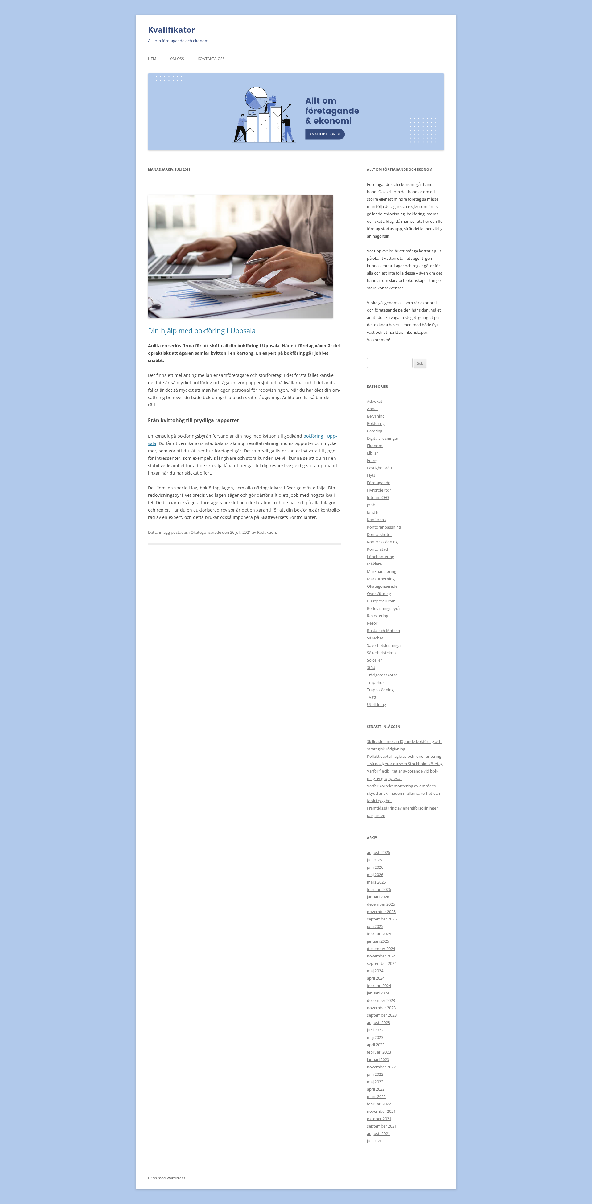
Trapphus (375, 682)
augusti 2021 (378, 1133)
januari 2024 (378, 993)
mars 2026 (376, 882)
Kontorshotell (379, 534)
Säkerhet (375, 638)
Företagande (378, 482)
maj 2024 (375, 970)
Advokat (374, 401)
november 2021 (381, 1111)
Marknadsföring (381, 571)
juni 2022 (375, 1074)
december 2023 (381, 1000)
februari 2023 (379, 1052)
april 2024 (375, 978)
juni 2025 (375, 926)
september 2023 (382, 1015)
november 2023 (381, 1007)
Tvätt (371, 697)
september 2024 (382, 963)
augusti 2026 (378, 852)
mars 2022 (376, 1096)
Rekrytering (377, 615)
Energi (372, 460)
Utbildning (376, 704)
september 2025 (382, 919)
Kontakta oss (211, 58)
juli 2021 (374, 1141)
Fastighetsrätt (380, 468)
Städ (371, 667)
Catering (374, 431)
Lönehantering (380, 556)
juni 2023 (375, 1030)
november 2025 (381, 911)
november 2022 (381, 1067)
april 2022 (375, 1089)
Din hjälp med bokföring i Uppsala (202, 330)
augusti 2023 (378, 1022)
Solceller (374, 660)
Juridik (372, 512)
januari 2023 (378, 1059)
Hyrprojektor (379, 490)
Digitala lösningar (382, 438)
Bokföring (376, 423)
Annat (372, 408)
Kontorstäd (377, 549)
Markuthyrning (381, 579)
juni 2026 (375, 867)
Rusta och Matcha (383, 630)
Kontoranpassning (384, 527)
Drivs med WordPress (166, 1178)
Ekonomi (375, 445)
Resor (372, 623)
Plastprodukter (381, 601)
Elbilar (372, 453)
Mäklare (374, 564)
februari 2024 (379, 985)
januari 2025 (378, 941)
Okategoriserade (206, 532)
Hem (152, 58)
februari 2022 (379, 1104)
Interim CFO (378, 497)
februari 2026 (379, 889)
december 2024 (381, 948)
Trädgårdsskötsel (382, 675)
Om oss (177, 58)
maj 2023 (375, 1037)
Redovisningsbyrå (383, 608)
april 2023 (375, 1044)
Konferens (376, 519)
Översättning (379, 593)
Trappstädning (380, 689)
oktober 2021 (379, 1118)
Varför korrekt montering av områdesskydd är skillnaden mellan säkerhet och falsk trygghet (403, 793)
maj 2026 (375, 874)
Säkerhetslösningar (384, 645)
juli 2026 (374, 860)
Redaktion (266, 532)
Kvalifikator (171, 29)
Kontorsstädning (382, 542)
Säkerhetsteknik (382, 652)
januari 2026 (378, 897)
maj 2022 (375, 1081)
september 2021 (382, 1126)
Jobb (371, 505)
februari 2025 (379, 934)
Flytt (371, 475)
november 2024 (381, 956)
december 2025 (381, 904)
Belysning (375, 416)
